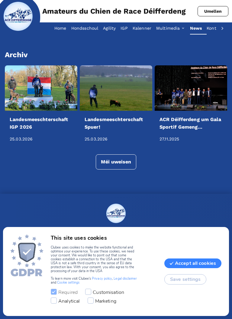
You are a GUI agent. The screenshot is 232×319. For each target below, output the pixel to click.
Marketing (105, 301)
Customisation (108, 292)
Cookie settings (68, 282)
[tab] (62, 28)
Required (68, 292)
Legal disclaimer (125, 278)
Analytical (69, 301)
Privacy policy (102, 278)
